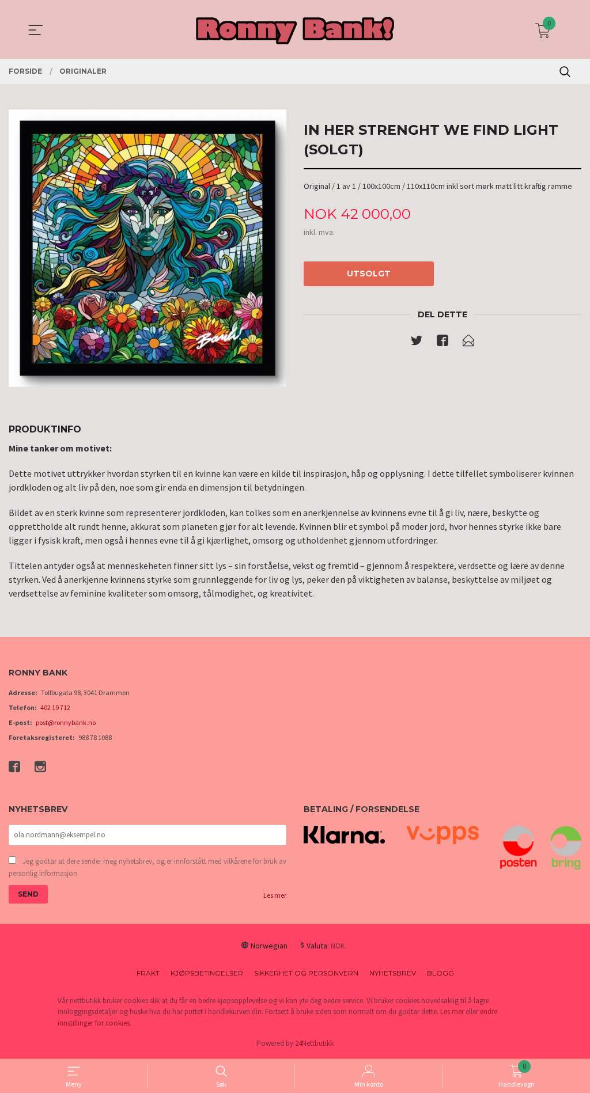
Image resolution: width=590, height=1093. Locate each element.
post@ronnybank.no (66, 722)
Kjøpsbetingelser (207, 973)
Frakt (148, 973)
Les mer (274, 895)
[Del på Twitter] (416, 342)
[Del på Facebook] (442, 342)
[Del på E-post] (468, 342)
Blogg (440, 973)
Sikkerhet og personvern (306, 973)
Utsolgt (369, 273)
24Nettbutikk (314, 1043)
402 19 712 (55, 707)
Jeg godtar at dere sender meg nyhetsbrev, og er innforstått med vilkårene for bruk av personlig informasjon (147, 867)
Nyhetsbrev (392, 973)
